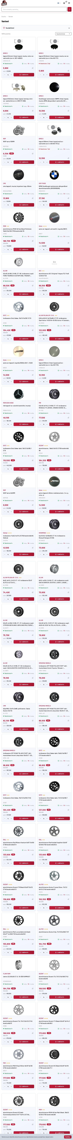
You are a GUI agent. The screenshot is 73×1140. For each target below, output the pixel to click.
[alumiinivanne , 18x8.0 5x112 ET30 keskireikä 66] (54, 437)
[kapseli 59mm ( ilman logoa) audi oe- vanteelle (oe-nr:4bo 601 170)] (54, 351)
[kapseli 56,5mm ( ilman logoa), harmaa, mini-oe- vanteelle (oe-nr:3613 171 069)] (18, 87)
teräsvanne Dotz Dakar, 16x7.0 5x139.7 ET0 (17, 318)
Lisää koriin (24, 74)
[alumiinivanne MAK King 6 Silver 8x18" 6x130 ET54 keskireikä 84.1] (18, 1054)
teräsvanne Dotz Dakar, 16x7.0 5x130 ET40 (17, 798)
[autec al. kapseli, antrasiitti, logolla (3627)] (54, 217)
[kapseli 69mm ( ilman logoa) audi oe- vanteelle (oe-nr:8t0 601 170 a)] (54, 130)
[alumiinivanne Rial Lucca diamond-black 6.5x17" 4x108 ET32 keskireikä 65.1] (18, 920)
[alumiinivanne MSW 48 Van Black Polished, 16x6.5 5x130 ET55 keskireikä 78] (18, 217)
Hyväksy (67, 1137)
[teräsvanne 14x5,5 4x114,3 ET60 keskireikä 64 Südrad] (18, 524)
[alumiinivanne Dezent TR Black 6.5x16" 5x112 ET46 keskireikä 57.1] (18, 876)
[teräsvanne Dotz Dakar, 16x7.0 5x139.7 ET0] (18, 307)
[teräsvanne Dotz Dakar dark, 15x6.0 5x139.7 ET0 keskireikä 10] (54, 742)
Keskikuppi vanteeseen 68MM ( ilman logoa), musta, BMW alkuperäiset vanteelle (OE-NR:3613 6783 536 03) (54, 101)
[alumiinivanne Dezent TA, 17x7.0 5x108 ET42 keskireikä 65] (54, 965)
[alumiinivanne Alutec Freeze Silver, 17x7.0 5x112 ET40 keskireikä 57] (54, 876)
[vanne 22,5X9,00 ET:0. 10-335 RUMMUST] (18, 965)
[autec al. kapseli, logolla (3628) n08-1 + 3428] (18, 351)
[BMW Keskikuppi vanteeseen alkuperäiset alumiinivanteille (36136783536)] (54, 175)
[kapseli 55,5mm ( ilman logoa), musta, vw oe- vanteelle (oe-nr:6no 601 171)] (54, 44)
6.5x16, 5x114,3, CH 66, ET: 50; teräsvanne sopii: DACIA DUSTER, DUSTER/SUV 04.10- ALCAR (17, 668)
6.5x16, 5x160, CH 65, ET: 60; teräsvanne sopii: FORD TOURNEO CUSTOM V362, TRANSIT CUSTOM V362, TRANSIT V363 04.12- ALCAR (18, 276)
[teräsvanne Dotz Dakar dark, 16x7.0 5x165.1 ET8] (18, 437)
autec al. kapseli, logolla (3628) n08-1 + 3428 (17, 363)
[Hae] (69, 9)
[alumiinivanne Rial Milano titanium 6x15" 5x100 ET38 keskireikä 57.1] (18, 831)
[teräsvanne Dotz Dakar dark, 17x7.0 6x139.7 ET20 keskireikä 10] (54, 786)
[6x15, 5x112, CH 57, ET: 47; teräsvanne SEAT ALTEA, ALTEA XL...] (18, 569)
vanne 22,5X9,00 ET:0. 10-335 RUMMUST (16, 976)
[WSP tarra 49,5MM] (18, 481)
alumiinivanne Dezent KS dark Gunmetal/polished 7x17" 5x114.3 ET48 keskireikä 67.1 (16, 1114)
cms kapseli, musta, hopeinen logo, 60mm (17, 186)
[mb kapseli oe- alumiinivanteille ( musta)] (18, 394)
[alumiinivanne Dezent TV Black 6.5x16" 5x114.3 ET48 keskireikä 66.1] (54, 1010)
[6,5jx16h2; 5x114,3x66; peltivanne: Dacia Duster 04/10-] (18, 697)
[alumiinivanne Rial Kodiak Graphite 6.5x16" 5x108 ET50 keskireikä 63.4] (54, 831)
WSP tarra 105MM (8, 141)
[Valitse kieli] (59, 3)
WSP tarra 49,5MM (9, 493)
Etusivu (4, 16)
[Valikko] (69, 3)
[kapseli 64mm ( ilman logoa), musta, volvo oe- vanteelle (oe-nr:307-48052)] (18, 44)
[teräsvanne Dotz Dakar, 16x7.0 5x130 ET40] (18, 786)
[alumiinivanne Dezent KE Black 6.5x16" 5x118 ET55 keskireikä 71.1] (54, 1054)
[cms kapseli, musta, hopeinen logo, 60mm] (18, 175)
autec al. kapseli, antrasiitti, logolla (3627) (53, 229)
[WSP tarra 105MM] (18, 130)
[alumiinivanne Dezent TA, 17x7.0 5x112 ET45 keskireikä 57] (18, 1010)
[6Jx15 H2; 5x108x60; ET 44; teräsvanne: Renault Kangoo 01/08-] (54, 524)
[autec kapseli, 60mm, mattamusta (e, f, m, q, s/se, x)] (54, 481)
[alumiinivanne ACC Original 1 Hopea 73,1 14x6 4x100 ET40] (54, 262)
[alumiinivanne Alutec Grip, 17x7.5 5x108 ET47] (54, 920)
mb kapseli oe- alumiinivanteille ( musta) (17, 406)
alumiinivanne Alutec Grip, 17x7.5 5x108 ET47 (54, 932)
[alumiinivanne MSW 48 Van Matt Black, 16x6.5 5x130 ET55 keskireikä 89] (54, 1101)
